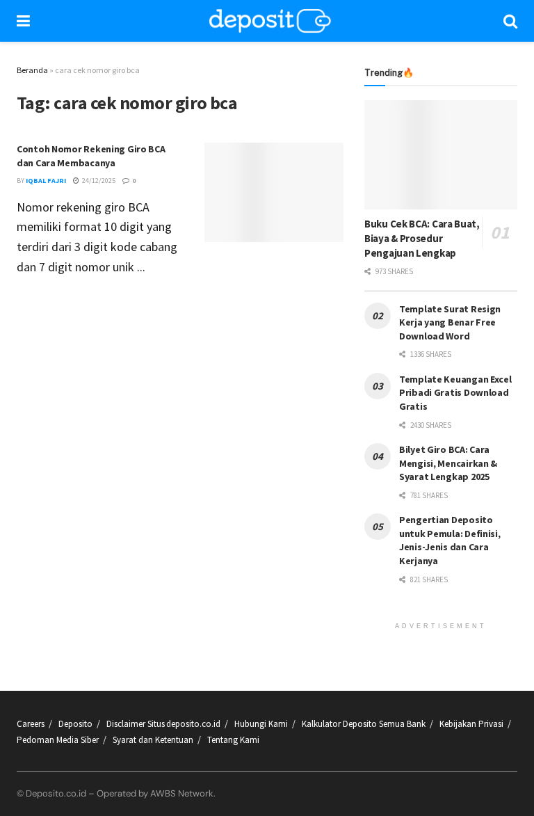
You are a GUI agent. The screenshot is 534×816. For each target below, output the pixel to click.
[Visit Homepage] (270, 20)
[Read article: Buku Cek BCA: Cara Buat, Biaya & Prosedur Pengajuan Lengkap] (440, 154)
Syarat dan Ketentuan (153, 740)
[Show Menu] (23, 21)
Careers (30, 724)
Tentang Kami (233, 740)
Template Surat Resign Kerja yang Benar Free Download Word (450, 322)
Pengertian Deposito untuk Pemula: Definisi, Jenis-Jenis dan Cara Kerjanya (450, 540)
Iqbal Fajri (46, 180)
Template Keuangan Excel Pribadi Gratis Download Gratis (455, 393)
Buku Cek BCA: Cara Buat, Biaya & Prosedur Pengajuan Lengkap (422, 238)
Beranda (32, 70)
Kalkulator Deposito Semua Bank (364, 724)
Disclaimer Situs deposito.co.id (163, 724)
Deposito (75, 724)
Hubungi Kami (261, 724)
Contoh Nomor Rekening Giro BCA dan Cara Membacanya (91, 156)
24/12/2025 (98, 180)
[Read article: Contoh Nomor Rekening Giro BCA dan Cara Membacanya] (273, 192)
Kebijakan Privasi (471, 724)
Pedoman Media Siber (58, 740)
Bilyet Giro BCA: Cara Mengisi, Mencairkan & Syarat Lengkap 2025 (448, 463)
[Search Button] (510, 21)
